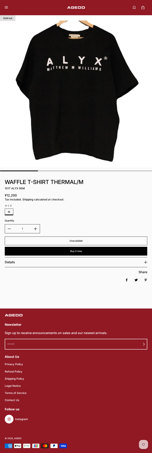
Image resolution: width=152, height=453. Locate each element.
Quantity (9, 220)
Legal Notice (13, 385)
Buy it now (76, 251)
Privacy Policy (14, 364)
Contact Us (12, 400)
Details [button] (10, 262)
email (10, 343)
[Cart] (143, 7)
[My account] (134, 7)
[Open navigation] (9, 7)
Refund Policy (13, 371)
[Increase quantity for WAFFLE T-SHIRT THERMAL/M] (35, 228)
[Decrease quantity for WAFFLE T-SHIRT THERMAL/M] (9, 228)
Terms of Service (16, 393)
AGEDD (18, 438)
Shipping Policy (14, 378)
